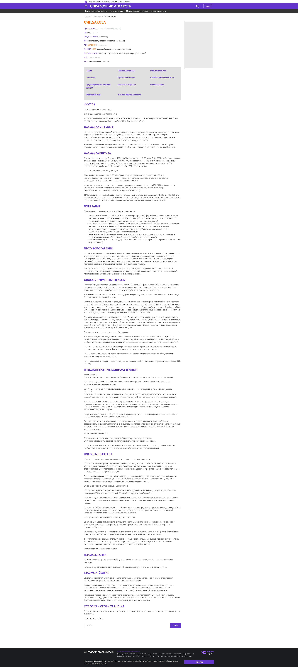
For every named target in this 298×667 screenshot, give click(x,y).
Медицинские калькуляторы (137, 11)
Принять (199, 662)
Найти (175, 625)
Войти (208, 6)
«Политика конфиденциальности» (128, 651)
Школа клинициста (158, 11)
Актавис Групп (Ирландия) (109, 28)
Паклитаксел (98, 16)
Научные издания (116, 11)
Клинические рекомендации (96, 11)
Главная (87, 16)
